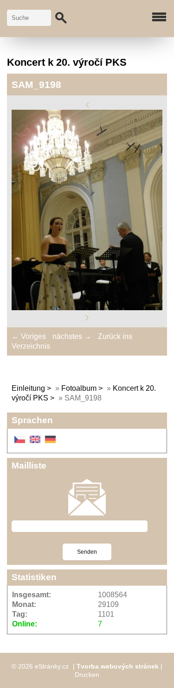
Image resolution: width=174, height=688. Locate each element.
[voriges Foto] (87, 104)
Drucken (87, 674)
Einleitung (28, 388)
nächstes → (71, 336)
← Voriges (29, 336)
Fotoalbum (79, 388)
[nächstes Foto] (87, 317)
